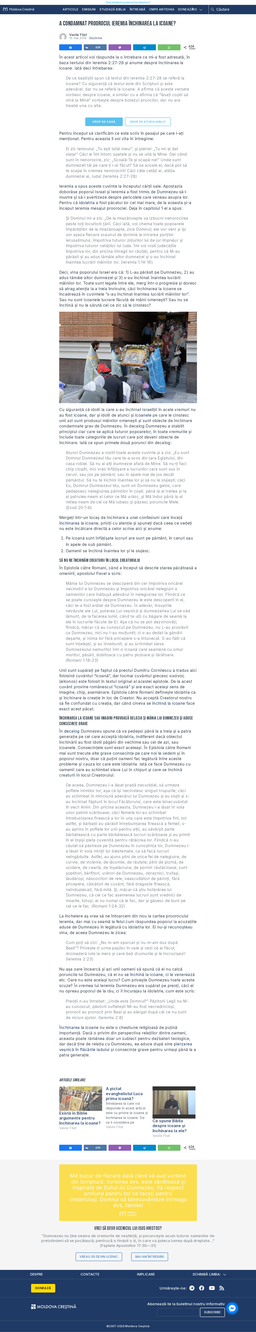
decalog (72, 731)
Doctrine (95, 38)
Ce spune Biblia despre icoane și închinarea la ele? (170, 1126)
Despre (36, 1274)
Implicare (146, 1274)
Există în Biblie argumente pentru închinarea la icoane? (80, 1118)
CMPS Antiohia (161, 9)
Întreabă (137, 9)
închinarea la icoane (78, 523)
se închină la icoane (165, 703)
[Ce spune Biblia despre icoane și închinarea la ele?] (174, 1102)
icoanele (143, 415)
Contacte (90, 1274)
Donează (185, 9)
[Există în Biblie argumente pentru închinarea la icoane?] (80, 1098)
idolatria (87, 202)
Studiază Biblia (113, 9)
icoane (80, 415)
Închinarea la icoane (79, 1027)
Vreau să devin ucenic (99, 1256)
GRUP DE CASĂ (104, 121)
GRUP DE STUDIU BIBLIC (148, 121)
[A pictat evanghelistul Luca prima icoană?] (129, 1109)
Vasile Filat (78, 35)
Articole (70, 9)
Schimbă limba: (207, 1274)
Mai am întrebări (149, 1256)
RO (194, 9)
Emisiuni (89, 9)
